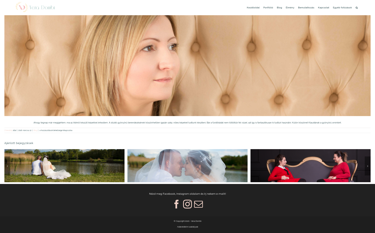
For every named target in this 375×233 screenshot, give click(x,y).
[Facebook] (176, 204)
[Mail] (198, 204)
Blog (35, 130)
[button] (357, 7)
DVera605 (8, 130)
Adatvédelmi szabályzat (187, 227)
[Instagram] (187, 204)
